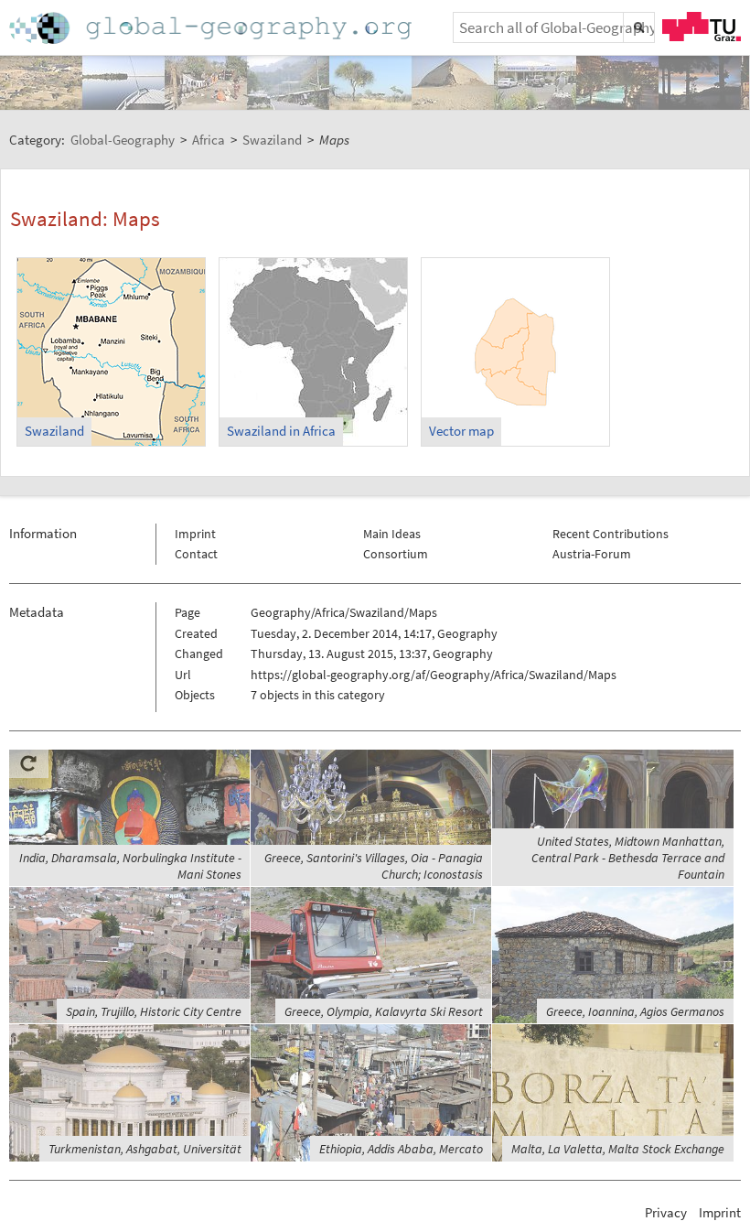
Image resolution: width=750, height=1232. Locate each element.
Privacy (666, 1212)
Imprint (195, 533)
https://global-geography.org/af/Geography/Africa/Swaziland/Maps (433, 674)
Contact (196, 554)
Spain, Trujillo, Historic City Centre (153, 1011)
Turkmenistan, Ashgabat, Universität (144, 1148)
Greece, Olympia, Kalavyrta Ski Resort (383, 1011)
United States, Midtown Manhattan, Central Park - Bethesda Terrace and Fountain (627, 857)
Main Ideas (392, 533)
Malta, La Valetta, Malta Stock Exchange (617, 1148)
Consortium (395, 554)
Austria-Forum (591, 554)
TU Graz (701, 26)
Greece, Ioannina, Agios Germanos (635, 1011)
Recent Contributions (610, 533)
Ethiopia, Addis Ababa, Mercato (401, 1148)
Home (212, 28)
